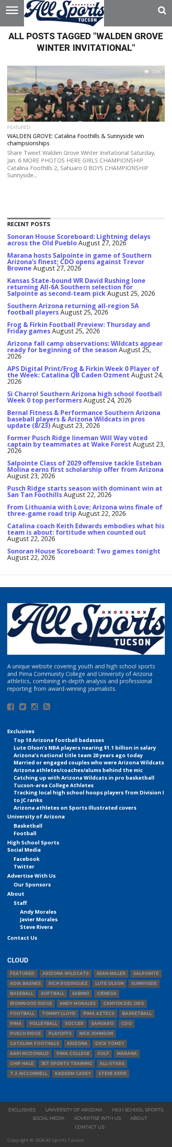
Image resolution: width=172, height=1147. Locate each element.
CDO (126, 1023)
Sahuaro (102, 1023)
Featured (22, 973)
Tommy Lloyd (59, 1013)
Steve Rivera (36, 926)
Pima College (73, 1053)
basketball (137, 1013)
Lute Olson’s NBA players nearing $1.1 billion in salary (85, 747)
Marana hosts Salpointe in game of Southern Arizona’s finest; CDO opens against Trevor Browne (79, 262)
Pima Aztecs (98, 1013)
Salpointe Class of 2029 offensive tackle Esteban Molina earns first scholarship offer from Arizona (85, 466)
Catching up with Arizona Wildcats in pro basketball (84, 777)
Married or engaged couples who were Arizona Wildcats (89, 762)
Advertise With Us (31, 875)
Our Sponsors (32, 884)
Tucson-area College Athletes (54, 785)
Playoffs (60, 1033)
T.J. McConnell (28, 1073)
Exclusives (20, 731)
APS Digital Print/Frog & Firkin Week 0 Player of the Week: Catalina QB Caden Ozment (83, 371)
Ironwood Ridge (31, 1003)
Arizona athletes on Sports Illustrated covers (75, 807)
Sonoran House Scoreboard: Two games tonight (83, 551)
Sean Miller (111, 973)
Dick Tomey (109, 1043)
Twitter (24, 866)
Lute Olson (109, 983)
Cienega (106, 993)
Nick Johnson (96, 1033)
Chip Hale (22, 1063)
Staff (20, 902)
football (22, 1013)
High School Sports (33, 842)
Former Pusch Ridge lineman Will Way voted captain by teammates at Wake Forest (77, 441)
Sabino (80, 993)
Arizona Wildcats (65, 973)
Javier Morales (39, 919)
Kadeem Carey (73, 1073)
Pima (16, 1023)
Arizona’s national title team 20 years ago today (78, 755)
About (15, 893)
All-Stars (112, 1063)
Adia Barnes (25, 983)
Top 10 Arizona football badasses (59, 740)
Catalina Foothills (34, 1043)
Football (25, 833)
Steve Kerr (112, 1073)
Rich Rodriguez (68, 983)
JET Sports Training (66, 1063)
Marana (127, 1053)
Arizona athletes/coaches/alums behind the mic (78, 770)
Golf (103, 1053)
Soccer (74, 1023)
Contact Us (22, 937)
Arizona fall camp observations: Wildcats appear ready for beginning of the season (85, 346)
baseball (21, 993)
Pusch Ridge (25, 1033)
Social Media (24, 849)
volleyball (43, 1023)
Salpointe (146, 973)
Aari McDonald (29, 1053)
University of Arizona (36, 816)
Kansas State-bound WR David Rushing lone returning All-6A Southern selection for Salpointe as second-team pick (76, 287)
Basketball (28, 825)
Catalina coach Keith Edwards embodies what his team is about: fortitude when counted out (85, 529)
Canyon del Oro (123, 1003)
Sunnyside (144, 983)
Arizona (77, 1043)
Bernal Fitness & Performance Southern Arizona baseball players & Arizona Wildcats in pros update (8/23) (83, 419)
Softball (52, 993)
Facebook (27, 858)
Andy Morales (38, 911)
